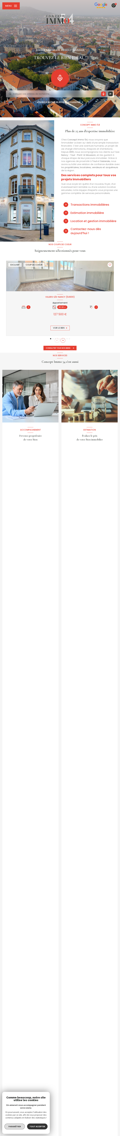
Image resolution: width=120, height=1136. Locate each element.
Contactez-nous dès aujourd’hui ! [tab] (86, 231)
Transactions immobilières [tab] (90, 205)
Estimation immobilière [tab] (87, 213)
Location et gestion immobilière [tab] (93, 221)
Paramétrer (14, 1126)
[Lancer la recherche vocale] (60, 77)
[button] (63, 340)
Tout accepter (37, 1126)
